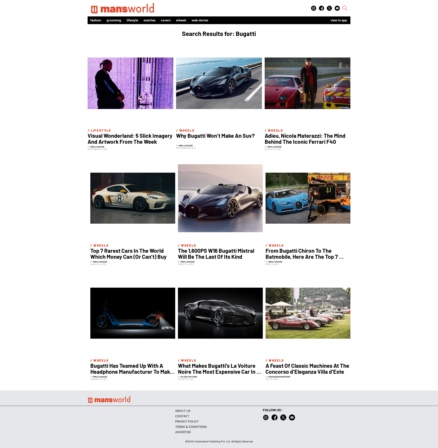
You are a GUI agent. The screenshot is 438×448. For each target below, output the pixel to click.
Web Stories (200, 20)
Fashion (95, 20)
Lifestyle (132, 20)
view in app (339, 20)
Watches (150, 20)
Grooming (114, 20)
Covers (166, 20)
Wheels (181, 20)
